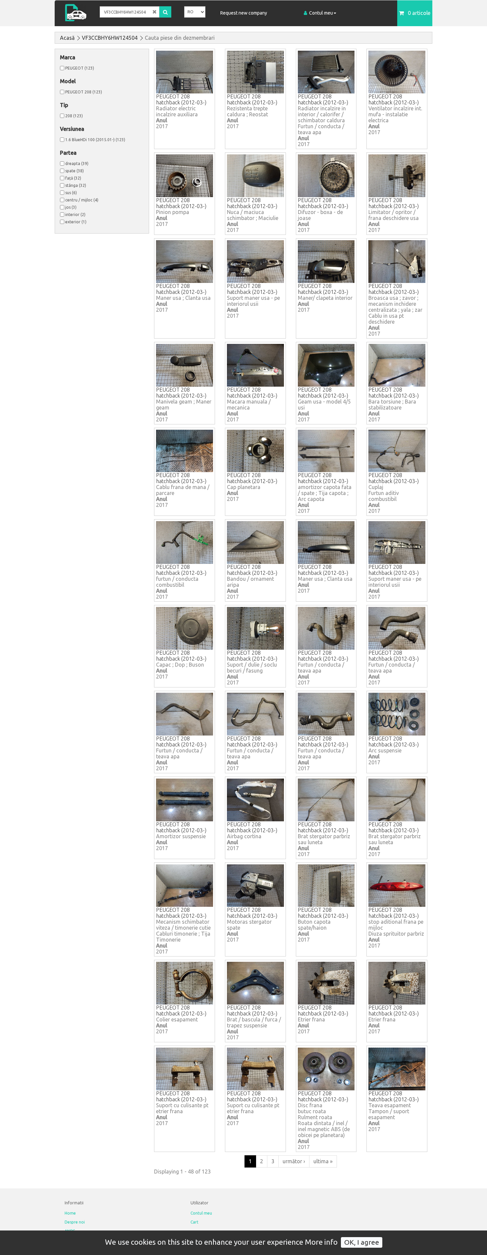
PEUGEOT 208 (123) (83, 92)
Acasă (67, 38)
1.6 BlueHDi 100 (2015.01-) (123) (95, 139)
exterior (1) (75, 222)
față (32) (73, 178)
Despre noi (75, 1222)
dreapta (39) (76, 163)
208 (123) (74, 116)
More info (321, 1242)
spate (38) (74, 171)
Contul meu (321, 13)
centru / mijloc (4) (81, 200)
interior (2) (75, 214)
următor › (294, 1161)
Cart (194, 1222)
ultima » (323, 1161)
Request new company (243, 13)
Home (70, 1213)
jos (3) (71, 207)
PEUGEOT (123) (79, 68)
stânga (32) (75, 185)
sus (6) (71, 193)
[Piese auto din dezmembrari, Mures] (78, 12)
